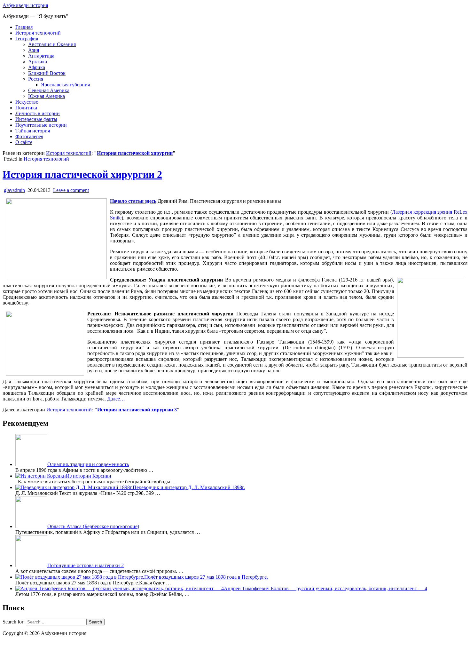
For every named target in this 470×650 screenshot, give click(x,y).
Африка (36, 67)
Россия (35, 79)
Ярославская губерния (65, 84)
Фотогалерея (29, 136)
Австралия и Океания (52, 44)
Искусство (26, 102)
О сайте (23, 142)
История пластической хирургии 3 (137, 409)
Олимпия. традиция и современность (88, 464)
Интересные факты (36, 119)
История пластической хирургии (135, 153)
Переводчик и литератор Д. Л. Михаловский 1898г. (189, 487)
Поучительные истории (41, 125)
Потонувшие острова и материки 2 (85, 565)
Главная (24, 27)
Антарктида (41, 56)
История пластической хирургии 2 (82, 174)
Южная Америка (46, 96)
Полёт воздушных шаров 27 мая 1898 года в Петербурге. (206, 577)
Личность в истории (37, 113)
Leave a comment (71, 190)
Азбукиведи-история (25, 5)
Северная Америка (48, 90)
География (26, 38)
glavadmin (14, 190)
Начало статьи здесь (133, 201)
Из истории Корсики (88, 476)
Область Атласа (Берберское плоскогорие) (93, 526)
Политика (26, 107)
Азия (33, 50)
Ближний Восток (47, 73)
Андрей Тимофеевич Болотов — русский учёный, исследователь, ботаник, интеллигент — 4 (325, 588)
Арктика (37, 61)
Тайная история (32, 130)
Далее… (116, 398)
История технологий (38, 33)
